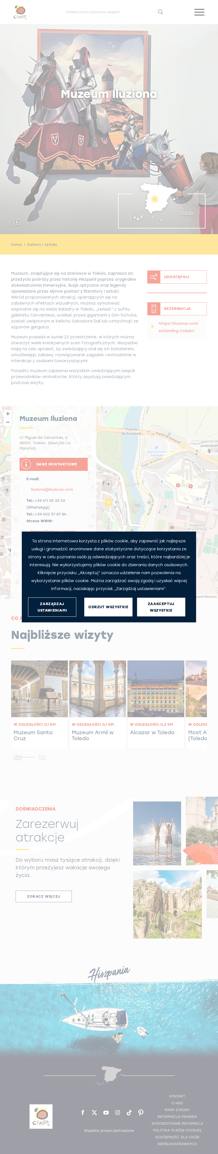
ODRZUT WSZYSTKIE (108, 607)
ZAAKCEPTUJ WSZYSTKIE (161, 607)
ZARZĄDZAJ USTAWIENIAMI (52, 607)
